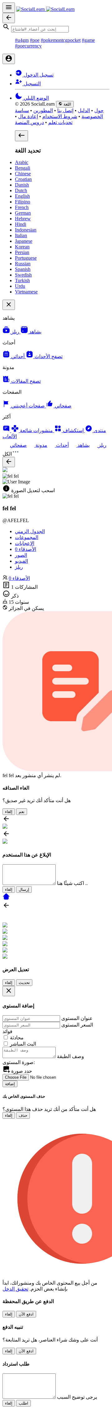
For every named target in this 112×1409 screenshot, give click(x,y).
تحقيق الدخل (15, 1289)
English (22, 196)
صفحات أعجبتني (28, 405)
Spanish (22, 269)
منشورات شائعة (36, 430)
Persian (22, 252)
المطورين (43, 110)
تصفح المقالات (25, 381)
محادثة (17, 1037)
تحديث (24, 982)
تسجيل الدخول (38, 74)
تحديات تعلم (60, 122)
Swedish (23, 274)
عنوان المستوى (77, 1018)
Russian (22, 263)
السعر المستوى (77, 1024)
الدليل (84, 110)
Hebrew (23, 218)
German (23, 213)
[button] (56, 27)
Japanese (23, 241)
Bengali (22, 168)
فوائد (7, 1031)
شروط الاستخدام (59, 116)
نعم (22, 811)
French (22, 207)
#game (88, 40)
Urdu (20, 286)
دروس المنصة (29, 122)
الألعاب (9, 436)
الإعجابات (24, 543)
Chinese (23, 173)
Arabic (21, 162)
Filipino (22, 201)
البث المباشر (23, 1044)
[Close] (8, 991)
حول (99, 110)
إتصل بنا (65, 110)
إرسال (24, 889)
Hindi (20, 224)
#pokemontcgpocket (61, 40)
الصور (21, 555)
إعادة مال (28, 116)
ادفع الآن (26, 1314)
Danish (22, 184)
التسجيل (31, 83)
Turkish (22, 280)
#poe (35, 40)
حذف (23, 1115)
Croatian (23, 179)
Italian (21, 235)
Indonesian (25, 229)
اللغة (66, 104)
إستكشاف (73, 430)
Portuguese (26, 258)
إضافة (10, 1084)
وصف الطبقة (70, 1056)
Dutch (21, 190)
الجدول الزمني (30, 531)
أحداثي (18, 356)
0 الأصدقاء (19, 578)
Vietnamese (26, 291)
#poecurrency (28, 45)
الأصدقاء (25, 549)
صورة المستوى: (18, 1062)
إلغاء (8, 811)
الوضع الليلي (35, 98)
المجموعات (26, 537)
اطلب (23, 1403)
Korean (22, 246)
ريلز (16, 331)
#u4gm (22, 40)
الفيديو (21, 561)
